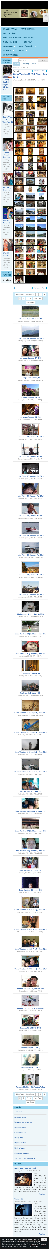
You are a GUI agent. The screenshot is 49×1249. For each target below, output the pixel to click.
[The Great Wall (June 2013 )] (30, 685)
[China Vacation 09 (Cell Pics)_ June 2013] (30, 823)
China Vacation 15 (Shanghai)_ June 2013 (30, 713)
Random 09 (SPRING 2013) (30, 1028)
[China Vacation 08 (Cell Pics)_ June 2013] (30, 843)
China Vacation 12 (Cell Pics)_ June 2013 (30, 634)
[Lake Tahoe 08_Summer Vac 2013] (30, 449)
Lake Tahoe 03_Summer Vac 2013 (30, 555)
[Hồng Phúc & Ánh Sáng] (11, 144)
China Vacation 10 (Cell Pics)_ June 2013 (30, 811)
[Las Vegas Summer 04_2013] (30, 350)
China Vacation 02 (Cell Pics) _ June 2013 (30, 949)
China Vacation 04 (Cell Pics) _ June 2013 (30, 910)
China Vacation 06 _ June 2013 (30, 890)
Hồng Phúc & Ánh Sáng (6, 155)
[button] (11, 42)
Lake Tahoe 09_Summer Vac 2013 (30, 437)
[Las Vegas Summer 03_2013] (30, 370)
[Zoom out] (17, 71)
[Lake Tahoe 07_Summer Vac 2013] (30, 468)
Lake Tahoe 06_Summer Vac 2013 (30, 496)
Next (43, 71)
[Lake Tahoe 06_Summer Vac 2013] (30, 488)
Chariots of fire (20, 1132)
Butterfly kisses (20, 1127)
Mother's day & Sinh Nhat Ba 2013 (30, 614)
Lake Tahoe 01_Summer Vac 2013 (30, 594)
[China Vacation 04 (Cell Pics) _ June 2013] (30, 902)
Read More (42, 1194)
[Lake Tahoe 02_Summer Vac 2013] (30, 567)
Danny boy (18, 1138)
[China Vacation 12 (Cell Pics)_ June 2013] (30, 626)
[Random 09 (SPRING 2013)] (30, 1020)
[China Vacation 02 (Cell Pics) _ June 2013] (30, 941)
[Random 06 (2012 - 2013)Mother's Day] (30, 1079)
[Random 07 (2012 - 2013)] (30, 1059)
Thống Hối (18, 1199)
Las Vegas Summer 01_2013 (30, 417)
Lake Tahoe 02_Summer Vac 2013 (30, 575)
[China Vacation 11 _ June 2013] (30, 784)
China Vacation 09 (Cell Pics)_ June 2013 (30, 831)
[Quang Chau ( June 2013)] (30, 665)
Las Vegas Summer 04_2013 (30, 358)
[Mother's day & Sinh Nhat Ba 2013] (30, 606)
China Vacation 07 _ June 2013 (30, 870)
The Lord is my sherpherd (24, 1158)
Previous (37, 71)
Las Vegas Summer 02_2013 (30, 397)
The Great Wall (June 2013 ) (30, 693)
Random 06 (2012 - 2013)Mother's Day (30, 1087)
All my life (18, 1112)
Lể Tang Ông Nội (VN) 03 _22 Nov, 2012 (6, 84)
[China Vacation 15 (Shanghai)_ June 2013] (30, 705)
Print (14, 288)
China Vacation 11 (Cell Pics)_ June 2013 (30, 654)
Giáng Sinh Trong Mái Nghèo (25, 1168)
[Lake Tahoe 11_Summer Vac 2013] (30, 311)
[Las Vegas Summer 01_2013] (30, 409)
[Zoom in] (14, 71)
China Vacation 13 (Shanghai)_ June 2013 (30, 752)
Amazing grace (20, 1117)
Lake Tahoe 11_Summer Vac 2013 (30, 319)
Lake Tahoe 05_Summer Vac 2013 (30, 516)
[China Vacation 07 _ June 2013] (30, 862)
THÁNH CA (18, 1164)
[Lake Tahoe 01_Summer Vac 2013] (30, 587)
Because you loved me (23, 1122)
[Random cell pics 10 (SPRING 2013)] (30, 981)
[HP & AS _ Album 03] (11, 212)
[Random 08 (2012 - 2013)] (30, 1040)
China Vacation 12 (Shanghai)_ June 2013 (30, 772)
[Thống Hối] (23, 1210)
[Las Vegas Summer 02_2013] (30, 390)
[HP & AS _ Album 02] (11, 245)
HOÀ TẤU (17, 1107)
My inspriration (20, 1143)
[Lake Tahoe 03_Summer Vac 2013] (30, 547)
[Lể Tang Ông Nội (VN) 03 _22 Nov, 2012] (11, 71)
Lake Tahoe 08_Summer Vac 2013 (30, 457)
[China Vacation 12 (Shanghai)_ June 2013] (30, 764)
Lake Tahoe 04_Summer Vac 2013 (30, 535)
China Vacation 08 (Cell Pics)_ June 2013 (30, 851)
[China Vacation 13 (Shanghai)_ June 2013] (30, 744)
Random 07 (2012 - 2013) (30, 1067)
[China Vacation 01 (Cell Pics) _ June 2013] (30, 961)
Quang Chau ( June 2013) (30, 673)
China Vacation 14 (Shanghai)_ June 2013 (30, 732)
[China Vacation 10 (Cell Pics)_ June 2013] (30, 803)
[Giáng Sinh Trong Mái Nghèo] (23, 1179)
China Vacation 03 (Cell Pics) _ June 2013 (30, 929)
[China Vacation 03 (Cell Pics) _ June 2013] (30, 922)
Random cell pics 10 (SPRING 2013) (30, 988)
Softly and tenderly (21, 1153)
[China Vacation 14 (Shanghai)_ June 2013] (30, 725)
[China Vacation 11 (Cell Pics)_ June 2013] (30, 646)
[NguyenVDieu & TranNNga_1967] (11, 109)
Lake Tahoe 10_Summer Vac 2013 (30, 338)
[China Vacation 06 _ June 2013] (30, 882)
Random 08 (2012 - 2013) (30, 1048)
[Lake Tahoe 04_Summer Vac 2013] (30, 528)
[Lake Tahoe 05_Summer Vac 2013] (30, 508)
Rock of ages (19, 1148)
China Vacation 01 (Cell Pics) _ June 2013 (30, 969)
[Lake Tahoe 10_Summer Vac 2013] (30, 331)
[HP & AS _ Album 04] (11, 179)
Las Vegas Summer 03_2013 (30, 378)
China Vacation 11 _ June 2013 (30, 791)
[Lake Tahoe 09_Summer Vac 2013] (30, 429)
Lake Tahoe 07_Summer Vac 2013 (30, 476)
